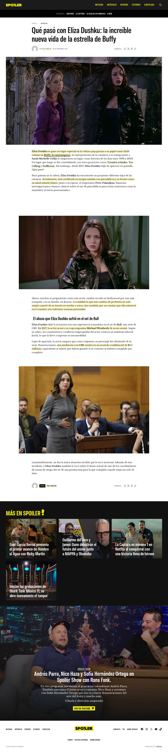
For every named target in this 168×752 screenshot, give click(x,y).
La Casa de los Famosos (95, 13)
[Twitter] (128, 49)
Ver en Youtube (82, 708)
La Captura (80, 13)
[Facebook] (132, 49)
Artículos (44, 23)
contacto (116, 729)
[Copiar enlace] (135, 49)
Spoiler (34, 23)
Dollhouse (49, 166)
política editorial (81, 740)
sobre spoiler (132, 729)
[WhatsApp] (125, 49)
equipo (70, 740)
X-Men (109, 13)
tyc (123, 729)
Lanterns (70, 13)
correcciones (95, 740)
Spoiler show (84, 668)
